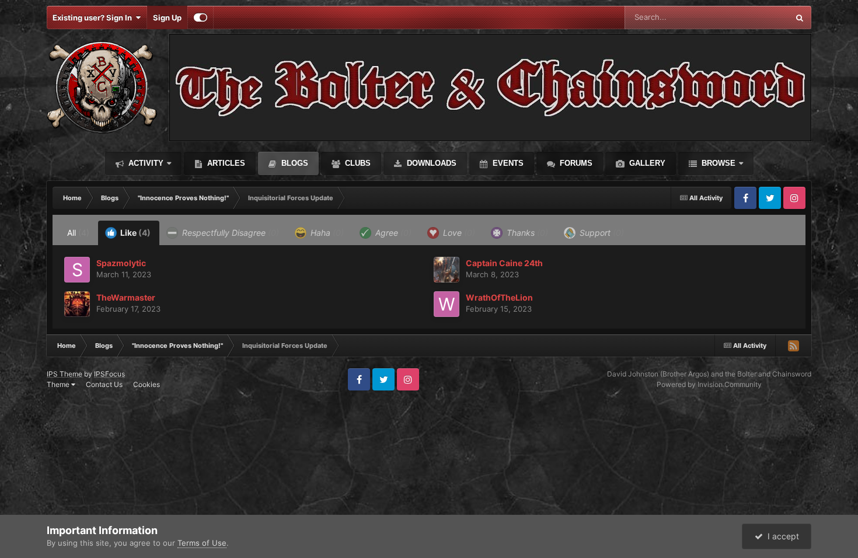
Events (507, 163)
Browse (717, 163)
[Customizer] (200, 17)
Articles (225, 163)
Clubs (357, 163)
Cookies (146, 384)
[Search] (799, 17)
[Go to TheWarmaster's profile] (77, 304)
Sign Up (167, 17)
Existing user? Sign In (94, 17)
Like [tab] (134, 233)
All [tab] (78, 233)
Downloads (430, 163)
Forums (574, 163)
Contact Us (104, 384)
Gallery (646, 163)
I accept (781, 536)
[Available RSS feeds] (793, 345)
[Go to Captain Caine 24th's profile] (446, 270)
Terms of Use (201, 542)
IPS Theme (64, 373)
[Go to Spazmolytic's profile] (77, 270)
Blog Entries (753, 17)
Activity (144, 163)
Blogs (293, 163)
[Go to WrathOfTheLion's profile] (446, 304)
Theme (59, 384)
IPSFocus (109, 373)
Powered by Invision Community (709, 384)
